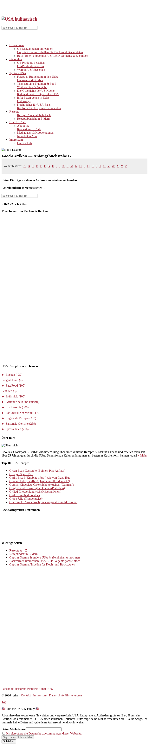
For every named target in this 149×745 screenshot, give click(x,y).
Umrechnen (16, 45)
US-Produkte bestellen (31, 62)
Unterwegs (23, 101)
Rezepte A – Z (18, 550)
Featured (9, 391)
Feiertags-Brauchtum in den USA (37, 76)
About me (23, 125)
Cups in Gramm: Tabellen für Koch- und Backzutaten (50, 52)
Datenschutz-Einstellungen (65, 695)
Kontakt (26, 695)
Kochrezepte (17, 407)
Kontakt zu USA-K (29, 129)
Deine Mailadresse (14, 729)
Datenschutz (24, 143)
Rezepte (14, 111)
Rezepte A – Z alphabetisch (34, 115)
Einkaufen (15, 59)
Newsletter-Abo (27, 136)
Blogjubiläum (12, 380)
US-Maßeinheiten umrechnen (35, 48)
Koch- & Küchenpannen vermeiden (39, 108)
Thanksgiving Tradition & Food (36, 83)
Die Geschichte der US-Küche (36, 90)
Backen (14, 374)
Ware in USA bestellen (31, 69)
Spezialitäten (17, 429)
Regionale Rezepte (21, 418)
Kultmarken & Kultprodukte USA (38, 94)
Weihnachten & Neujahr (32, 87)
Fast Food (15, 385)
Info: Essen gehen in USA (33, 97)
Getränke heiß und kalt (22, 401)
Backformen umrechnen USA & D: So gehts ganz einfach (52, 55)
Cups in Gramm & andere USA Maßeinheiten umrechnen (44, 557)
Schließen (8, 741)
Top (4, 702)
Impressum (16, 139)
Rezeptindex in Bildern (23, 554)
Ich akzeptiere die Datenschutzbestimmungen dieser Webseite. (44, 733)
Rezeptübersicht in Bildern (33, 118)
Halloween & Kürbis (30, 80)
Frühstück (15, 396)
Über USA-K (17, 122)
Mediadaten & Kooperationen (35, 132)
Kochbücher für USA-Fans (33, 104)
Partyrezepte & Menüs (23, 412)
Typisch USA (17, 73)
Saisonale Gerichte (21, 423)
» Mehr (142, 455)
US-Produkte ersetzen (30, 66)
